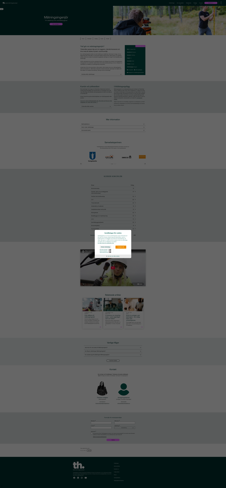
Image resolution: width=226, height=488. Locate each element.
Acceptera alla (121, 247)
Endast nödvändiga (105, 247)
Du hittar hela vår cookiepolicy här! (106, 243)
